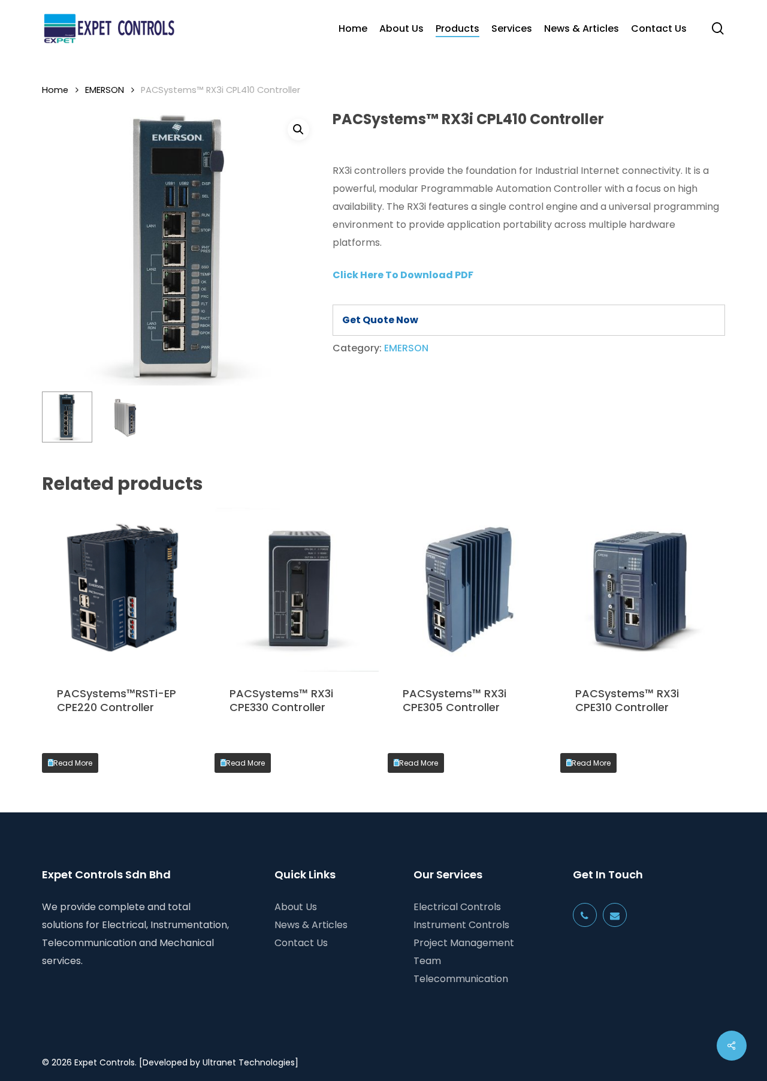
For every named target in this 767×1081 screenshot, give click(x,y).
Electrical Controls (457, 907)
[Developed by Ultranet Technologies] (218, 1062)
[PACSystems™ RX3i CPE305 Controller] (470, 590)
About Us (295, 907)
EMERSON (104, 90)
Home (55, 90)
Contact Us (301, 943)
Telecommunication (460, 979)
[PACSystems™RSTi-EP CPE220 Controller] (124, 590)
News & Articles (311, 925)
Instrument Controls (461, 925)
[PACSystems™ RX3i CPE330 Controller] (297, 590)
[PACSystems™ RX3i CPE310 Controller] (642, 590)
